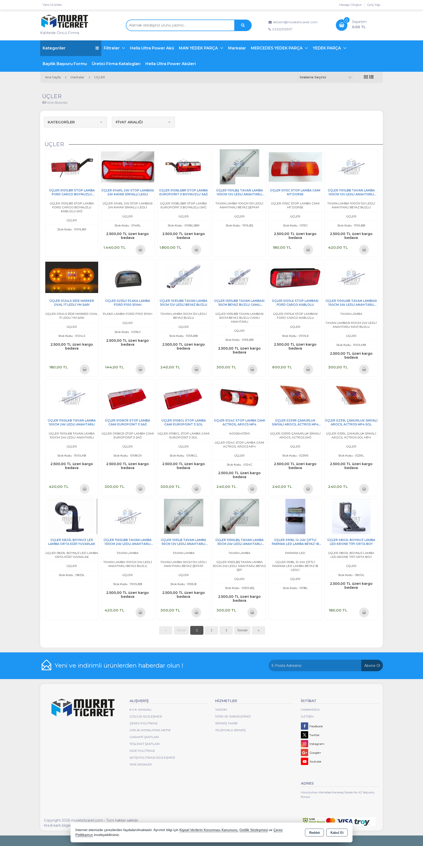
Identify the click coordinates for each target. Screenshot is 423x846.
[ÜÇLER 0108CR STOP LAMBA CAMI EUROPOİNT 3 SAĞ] (127, 396)
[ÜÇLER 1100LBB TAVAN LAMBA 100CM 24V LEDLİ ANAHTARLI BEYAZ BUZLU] (127, 516)
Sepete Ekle (140, 249)
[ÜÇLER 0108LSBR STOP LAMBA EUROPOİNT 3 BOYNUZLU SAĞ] (183, 166)
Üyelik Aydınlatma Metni (150, 730)
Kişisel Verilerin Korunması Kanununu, (208, 830)
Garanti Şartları (144, 737)
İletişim (307, 716)
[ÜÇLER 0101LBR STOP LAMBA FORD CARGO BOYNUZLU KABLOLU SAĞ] (71, 166)
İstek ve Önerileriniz (233, 716)
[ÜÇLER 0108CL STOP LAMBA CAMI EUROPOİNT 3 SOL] (183, 396)
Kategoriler (54, 48)
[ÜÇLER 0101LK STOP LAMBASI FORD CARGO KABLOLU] (295, 277)
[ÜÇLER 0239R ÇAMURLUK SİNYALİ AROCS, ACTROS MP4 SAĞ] (295, 396)
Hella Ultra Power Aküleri (170, 63)
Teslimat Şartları (144, 744)
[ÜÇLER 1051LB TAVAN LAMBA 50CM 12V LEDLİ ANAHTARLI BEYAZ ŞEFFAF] (183, 516)
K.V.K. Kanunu (140, 709)
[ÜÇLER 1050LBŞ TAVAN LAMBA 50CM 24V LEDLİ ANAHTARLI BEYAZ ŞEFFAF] (239, 516)
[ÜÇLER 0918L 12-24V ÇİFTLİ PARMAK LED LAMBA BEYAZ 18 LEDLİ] (295, 516)
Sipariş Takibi (226, 723)
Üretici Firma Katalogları (116, 63)
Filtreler (112, 48)
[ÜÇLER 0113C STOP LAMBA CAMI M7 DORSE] (295, 166)
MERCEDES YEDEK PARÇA (277, 48)
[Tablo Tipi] (371, 77)
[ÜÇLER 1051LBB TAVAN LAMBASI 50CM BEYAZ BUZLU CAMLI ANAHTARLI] (239, 277)
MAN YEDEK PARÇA (199, 48)
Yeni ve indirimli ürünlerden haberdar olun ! (119, 665)
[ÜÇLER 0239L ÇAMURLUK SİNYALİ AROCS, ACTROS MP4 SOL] (351, 396)
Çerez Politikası (143, 723)
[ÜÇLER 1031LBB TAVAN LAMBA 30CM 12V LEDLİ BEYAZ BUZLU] (183, 277)
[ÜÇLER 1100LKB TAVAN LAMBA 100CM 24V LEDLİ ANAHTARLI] (71, 396)
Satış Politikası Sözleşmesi (152, 757)
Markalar (237, 48)
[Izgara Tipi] (366, 77)
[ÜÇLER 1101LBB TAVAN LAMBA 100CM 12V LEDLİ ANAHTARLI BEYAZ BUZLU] (351, 166)
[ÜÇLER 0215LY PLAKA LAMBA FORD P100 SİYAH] (127, 277)
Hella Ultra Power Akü (152, 48)
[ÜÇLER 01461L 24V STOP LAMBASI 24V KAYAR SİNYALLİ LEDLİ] (127, 166)
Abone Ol (372, 665)
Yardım (221, 709)
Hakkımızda (310, 709)
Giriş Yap (373, 5)
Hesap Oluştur (350, 5)
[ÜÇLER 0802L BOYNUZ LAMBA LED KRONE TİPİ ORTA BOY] (351, 516)
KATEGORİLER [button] (61, 122)
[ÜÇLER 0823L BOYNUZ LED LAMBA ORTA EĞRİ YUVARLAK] (71, 516)
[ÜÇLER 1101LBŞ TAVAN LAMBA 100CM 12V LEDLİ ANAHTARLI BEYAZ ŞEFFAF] (239, 166)
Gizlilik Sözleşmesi (145, 716)
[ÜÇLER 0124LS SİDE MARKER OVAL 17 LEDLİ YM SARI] (71, 277)
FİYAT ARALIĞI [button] (129, 122)
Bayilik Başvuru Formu (65, 63)
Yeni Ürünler (140, 764)
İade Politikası (142, 750)
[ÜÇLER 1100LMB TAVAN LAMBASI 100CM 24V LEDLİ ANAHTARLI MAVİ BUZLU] (351, 277)
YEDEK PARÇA (327, 48)
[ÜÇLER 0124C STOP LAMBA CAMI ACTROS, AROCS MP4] (239, 396)
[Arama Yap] (242, 25)
